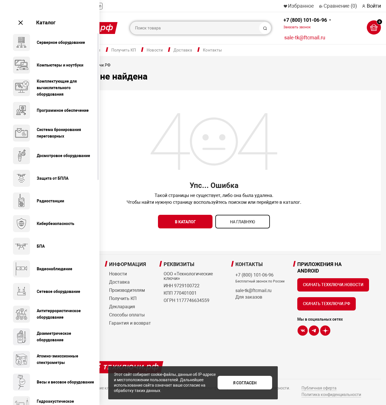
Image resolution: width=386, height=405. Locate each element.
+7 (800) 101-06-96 (305, 23)
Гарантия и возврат (130, 323)
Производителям (127, 290)
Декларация (122, 306)
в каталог (185, 222)
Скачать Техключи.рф (326, 303)
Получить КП (123, 50)
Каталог (46, 22)
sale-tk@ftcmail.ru (304, 37)
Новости (155, 50)
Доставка (183, 50)
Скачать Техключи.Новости (333, 284)
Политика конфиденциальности (331, 394)
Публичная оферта (319, 388)
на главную (242, 222)
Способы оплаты (127, 315)
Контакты (212, 50)
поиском (237, 202)
